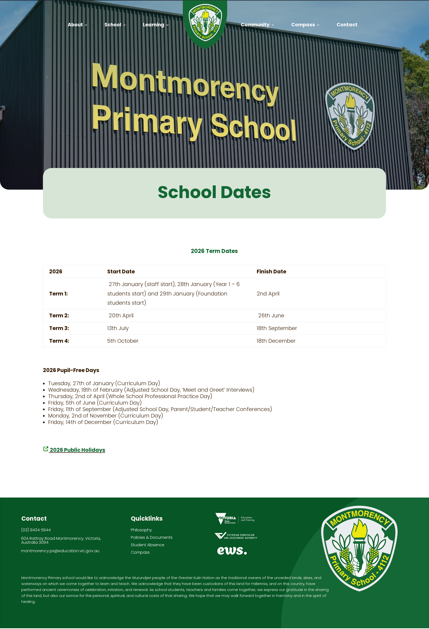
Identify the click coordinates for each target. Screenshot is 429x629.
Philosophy (141, 530)
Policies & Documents (152, 538)
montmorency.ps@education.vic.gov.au (60, 551)
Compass (140, 552)
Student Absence (147, 545)
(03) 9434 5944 (36, 530)
